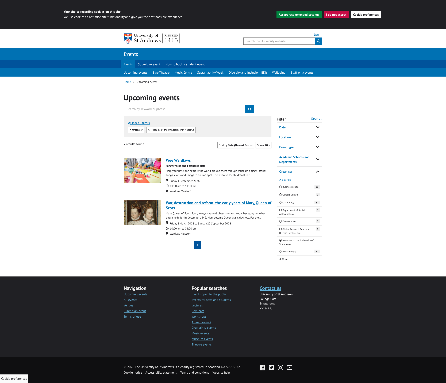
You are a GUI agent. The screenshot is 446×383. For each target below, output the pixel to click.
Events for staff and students (211, 300)
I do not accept (336, 15)
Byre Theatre (161, 72)
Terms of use (132, 316)
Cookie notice (133, 372)
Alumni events (201, 322)
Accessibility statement (160, 372)
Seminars (198, 311)
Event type (286, 147)
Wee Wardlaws (178, 160)
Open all (316, 119)
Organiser (285, 172)
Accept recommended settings (299, 15)
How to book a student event (185, 64)
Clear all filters (140, 123)
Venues (128, 305)
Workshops (199, 316)
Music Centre (183, 72)
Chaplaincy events (204, 328)
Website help (221, 372)
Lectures (197, 305)
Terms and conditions (194, 372)
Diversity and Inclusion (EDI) (248, 72)
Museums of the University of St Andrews (172, 129)
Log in (318, 34)
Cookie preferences (366, 15)
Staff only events (302, 72)
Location (285, 137)
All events (130, 300)
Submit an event (149, 64)
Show (262, 145)
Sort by (235, 145)
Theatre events (202, 344)
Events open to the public (209, 294)
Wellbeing (279, 72)
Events (131, 54)
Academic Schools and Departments (294, 159)
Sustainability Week (210, 72)
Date (282, 127)
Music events (200, 333)
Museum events (202, 339)
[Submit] (249, 109)
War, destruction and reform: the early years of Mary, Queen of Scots (218, 205)
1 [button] (197, 245)
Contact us (270, 288)
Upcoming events (135, 72)
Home (127, 82)
